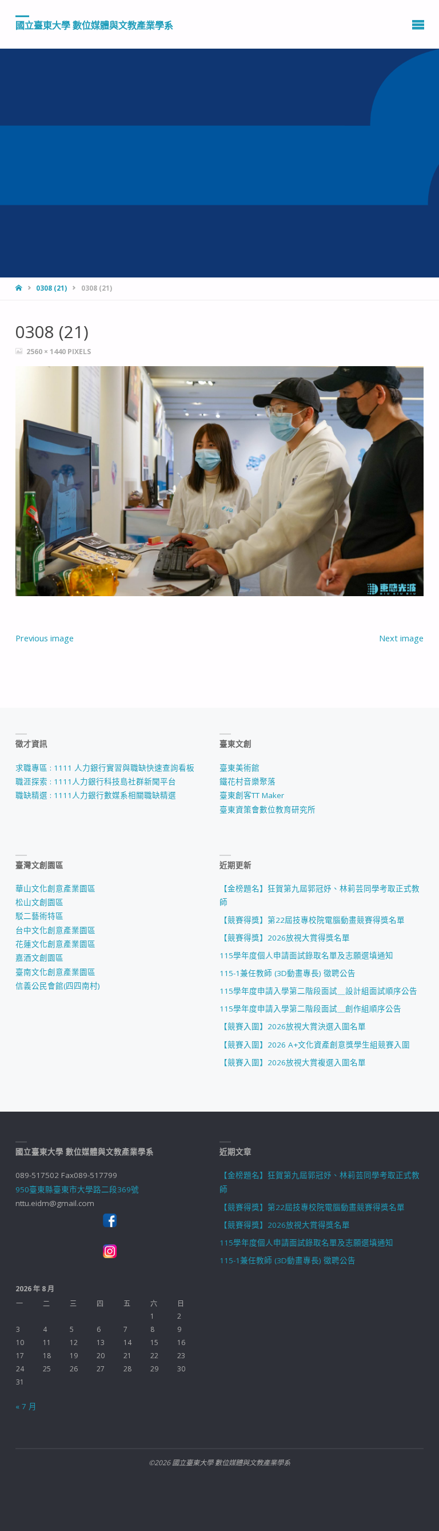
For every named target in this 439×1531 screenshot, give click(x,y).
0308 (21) (51, 288)
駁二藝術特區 (39, 916)
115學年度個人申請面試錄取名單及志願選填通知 (306, 955)
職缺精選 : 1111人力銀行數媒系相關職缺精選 (95, 795)
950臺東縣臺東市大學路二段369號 (77, 1189)
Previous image (44, 638)
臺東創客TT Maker (252, 795)
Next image (401, 638)
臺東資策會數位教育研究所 (268, 809)
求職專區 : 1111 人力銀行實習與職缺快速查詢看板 (104, 768)
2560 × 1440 (46, 351)
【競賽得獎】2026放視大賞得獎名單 (285, 938)
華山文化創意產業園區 (55, 888)
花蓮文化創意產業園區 (55, 944)
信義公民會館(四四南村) (57, 986)
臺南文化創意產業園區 (55, 972)
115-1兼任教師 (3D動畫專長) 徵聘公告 (288, 973)
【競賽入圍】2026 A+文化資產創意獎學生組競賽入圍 (315, 1045)
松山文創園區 (39, 902)
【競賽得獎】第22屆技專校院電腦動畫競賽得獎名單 (312, 920)
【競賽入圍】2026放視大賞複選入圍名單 (293, 1062)
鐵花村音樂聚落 (248, 781)
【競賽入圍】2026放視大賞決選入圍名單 (293, 1026)
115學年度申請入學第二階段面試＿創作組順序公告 (310, 1009)
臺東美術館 (240, 768)
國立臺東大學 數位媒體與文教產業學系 (94, 24)
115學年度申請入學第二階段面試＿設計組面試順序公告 (318, 991)
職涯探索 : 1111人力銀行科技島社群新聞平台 (95, 781)
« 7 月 (26, 1406)
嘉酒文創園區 (39, 958)
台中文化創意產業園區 (55, 930)
